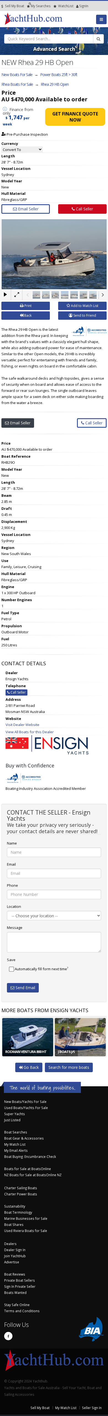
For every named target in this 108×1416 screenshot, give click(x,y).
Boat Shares (14, 1224)
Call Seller (84, 208)
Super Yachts (14, 1114)
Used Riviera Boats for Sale (25, 1230)
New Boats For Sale (16, 74)
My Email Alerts (16, 1150)
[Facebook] (8, 1336)
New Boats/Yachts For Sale (25, 1101)
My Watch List (14, 1144)
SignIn (77, 6)
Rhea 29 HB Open (55, 84)
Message (14, 927)
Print (28, 305)
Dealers (10, 1243)
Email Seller (27, 208)
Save (11, 959)
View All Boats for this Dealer (30, 731)
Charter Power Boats (20, 1194)
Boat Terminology (18, 1212)
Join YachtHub (15, 1256)
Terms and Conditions (22, 1311)
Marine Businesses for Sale (25, 1218)
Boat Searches (15, 1132)
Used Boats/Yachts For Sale (26, 1107)
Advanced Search (54, 49)
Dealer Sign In (14, 1250)
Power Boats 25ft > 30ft (58, 74)
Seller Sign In (92, 1407)
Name (12, 843)
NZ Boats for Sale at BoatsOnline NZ (32, 1175)
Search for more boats (68, 1067)
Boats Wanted (15, 1292)
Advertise (11, 1262)
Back (27, 315)
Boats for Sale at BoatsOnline (27, 1168)
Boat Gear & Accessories (24, 1138)
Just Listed (12, 1120)
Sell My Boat (14, 6)
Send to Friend (84, 315)
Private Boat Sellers (19, 1280)
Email (11, 864)
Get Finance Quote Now (75, 117)
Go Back (30, 1067)
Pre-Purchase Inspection (27, 134)
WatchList (65, 6)
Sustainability (14, 1206)
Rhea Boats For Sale (17, 84)
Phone (12, 885)
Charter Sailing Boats (20, 1188)
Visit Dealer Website (22, 724)
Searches (41, 6)
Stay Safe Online (17, 1304)
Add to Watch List (84, 305)
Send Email (24, 987)
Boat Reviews (14, 1274)
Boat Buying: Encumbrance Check (30, 1156)
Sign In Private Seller (19, 1286)
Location (14, 906)
